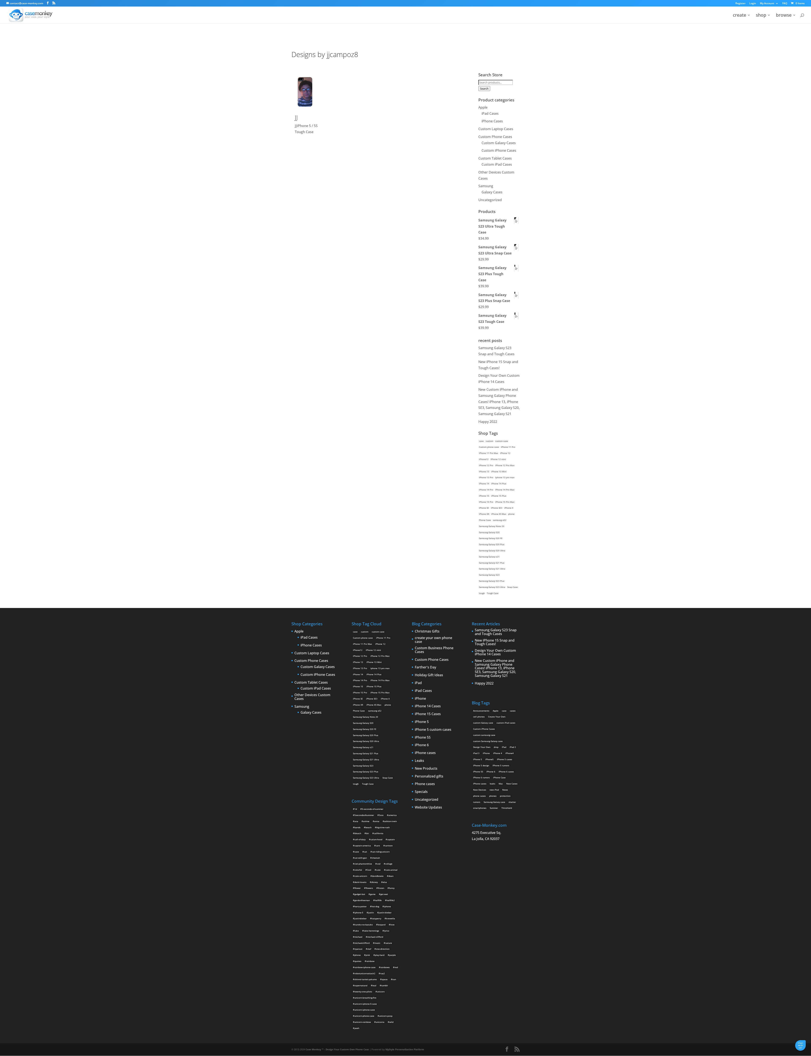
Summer (494, 807)
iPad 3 (476, 753)
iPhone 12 (505, 453)
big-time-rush (383, 827)
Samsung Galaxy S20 (489, 532)
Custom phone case (489, 447)
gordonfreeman (362, 900)
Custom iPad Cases (497, 164)
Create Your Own (496, 716)
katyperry (376, 918)
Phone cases (425, 784)
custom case (501, 441)
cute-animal (391, 869)
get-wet (384, 894)
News (505, 789)
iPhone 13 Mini (498, 471)
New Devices (479, 789)
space (385, 979)
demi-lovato (360, 882)
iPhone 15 (484, 496)
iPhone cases (425, 753)
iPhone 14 (484, 483)
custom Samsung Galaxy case (488, 741)
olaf (369, 948)
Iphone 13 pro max (504, 477)
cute (378, 869)
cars (378, 845)
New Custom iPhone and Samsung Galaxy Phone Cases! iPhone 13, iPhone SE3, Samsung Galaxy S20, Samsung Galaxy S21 (499, 401)
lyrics (386, 930)
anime (366, 821)
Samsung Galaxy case (494, 802)
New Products (426, 768)
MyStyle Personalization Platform (404, 1049)
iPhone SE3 (496, 508)
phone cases (479, 795)
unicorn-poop (385, 1015)
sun (394, 979)
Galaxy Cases (492, 192)
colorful (358, 869)
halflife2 (390, 900)
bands (357, 827)
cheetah (376, 857)
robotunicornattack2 (364, 973)
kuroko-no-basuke (363, 924)
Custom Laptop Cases (495, 129)
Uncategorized (490, 200)
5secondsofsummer (364, 815)
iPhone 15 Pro (486, 502)
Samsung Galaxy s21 (489, 557)
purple (392, 955)
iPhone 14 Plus (498, 483)
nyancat (358, 948)
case (481, 441)
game (373, 894)
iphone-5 (358, 912)
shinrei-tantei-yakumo (365, 979)
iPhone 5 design (481, 765)
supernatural (360, 985)
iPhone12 (484, 459)
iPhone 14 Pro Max (504, 490)
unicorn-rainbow (362, 1021)
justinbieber (360, 918)
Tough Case (492, 593)
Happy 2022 (487, 421)
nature (388, 942)
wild (391, 1021)
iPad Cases (490, 113)
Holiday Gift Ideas (429, 675)
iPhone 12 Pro (486, 465)
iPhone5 (489, 759)
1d (355, 808)
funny (392, 888)
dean (390, 875)
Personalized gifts (429, 776)
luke (356, 930)
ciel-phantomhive (363, 863)
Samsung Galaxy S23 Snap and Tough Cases (496, 632)
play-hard (379, 955)
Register (740, 3)
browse (784, 16)
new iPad (494, 789)
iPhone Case (499, 777)
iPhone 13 (484, 471)
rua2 (382, 973)
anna (376, 821)
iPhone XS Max (498, 514)
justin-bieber (385, 912)
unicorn (381, 991)
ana (356, 821)
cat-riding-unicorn (381, 851)
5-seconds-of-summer (372, 808)
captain (391, 839)
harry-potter (360, 906)
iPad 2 (513, 747)
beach (368, 827)
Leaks (419, 761)
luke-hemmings (371, 930)
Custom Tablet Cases (495, 158)
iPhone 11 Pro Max (488, 453)
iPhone (420, 699)
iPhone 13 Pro (486, 477)
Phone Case (485, 520)
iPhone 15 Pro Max (504, 502)
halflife (378, 900)
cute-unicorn (360, 875)
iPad (418, 683)
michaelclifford (362, 942)
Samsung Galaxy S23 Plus (491, 581)
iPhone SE (484, 508)
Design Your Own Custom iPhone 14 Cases (495, 652)
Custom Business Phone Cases (434, 650)
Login (752, 3)
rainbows (385, 967)
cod (378, 863)
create (739, 16)
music (377, 942)
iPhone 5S (423, 737)
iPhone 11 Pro (508, 447)
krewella (390, 918)
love (392, 924)
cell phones (479, 716)
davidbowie (378, 875)
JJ (296, 117)
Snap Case (512, 587)
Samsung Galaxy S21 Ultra (492, 569)
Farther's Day (425, 667)
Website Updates (428, 807)
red (396, 967)
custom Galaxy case (483, 722)
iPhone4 (509, 753)
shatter (512, 802)
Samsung (485, 186)
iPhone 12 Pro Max (504, 465)
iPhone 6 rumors (481, 777)
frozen (381, 888)
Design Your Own (481, 747)
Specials (421, 792)
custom (489, 441)
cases (513, 710)
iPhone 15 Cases (428, 714)
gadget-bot (359, 894)
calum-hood (376, 839)
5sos (381, 815)
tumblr (384, 985)
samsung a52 (499, 520)
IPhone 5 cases (504, 759)
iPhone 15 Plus (498, 496)
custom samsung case (484, 735)
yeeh (356, 1028)
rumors (476, 802)
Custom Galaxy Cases (499, 143)
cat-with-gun (360, 857)
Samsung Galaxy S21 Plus (491, 563)
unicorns (380, 1021)
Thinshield (506, 807)
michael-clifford (375, 936)
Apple (482, 107)
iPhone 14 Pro (486, 490)
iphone (387, 906)
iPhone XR (484, 514)
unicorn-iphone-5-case (365, 1003)
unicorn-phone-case (364, 1015)
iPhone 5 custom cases (433, 730)
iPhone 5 (422, 722)
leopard (381, 924)
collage (388, 863)
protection (505, 795)
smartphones (479, 807)
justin (371, 912)
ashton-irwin (390, 821)
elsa (385, 882)
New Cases (511, 783)
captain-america (362, 845)
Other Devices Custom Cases (312, 697)
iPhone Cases (492, 121)
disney (374, 882)
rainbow (370, 961)
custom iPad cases (506, 722)
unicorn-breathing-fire (365, 997)
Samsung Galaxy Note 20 (491, 526)
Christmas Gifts (427, 631)
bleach (357, 833)
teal (374, 985)
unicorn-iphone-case (364, 1009)
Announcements (481, 710)
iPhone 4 (497, 753)
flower (357, 888)
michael (358, 936)
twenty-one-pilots (363, 991)
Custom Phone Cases (495, 136)
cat (365, 851)
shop (761, 16)
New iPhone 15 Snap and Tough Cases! (494, 642)
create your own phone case (433, 639)
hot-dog (375, 906)
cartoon (389, 845)
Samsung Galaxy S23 (489, 575)
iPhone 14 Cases (428, 706)
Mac (501, 783)
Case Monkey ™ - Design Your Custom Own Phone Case (337, 1049)
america (392, 815)
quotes (357, 961)
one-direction (382, 948)
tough (482, 593)
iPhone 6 (422, 745)
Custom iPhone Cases (499, 150)
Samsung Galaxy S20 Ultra (492, 550)
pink (368, 955)
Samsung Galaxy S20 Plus (491, 544)
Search (484, 88)
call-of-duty (360, 839)
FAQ (784, 3)
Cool (369, 869)
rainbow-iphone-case (365, 967)
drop (496, 747)
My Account (767, 3)
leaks (492, 783)
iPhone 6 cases (506, 771)
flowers (369, 888)
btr (367, 833)
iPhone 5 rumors (501, 765)
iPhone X (508, 508)
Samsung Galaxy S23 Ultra (492, 587)
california (378, 833)
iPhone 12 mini (498, 459)
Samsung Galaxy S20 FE (490, 538)
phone (511, 514)
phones (493, 795)
